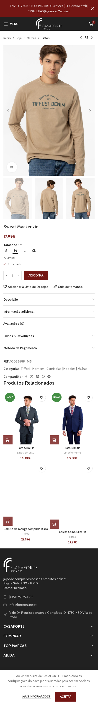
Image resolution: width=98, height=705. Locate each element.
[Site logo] (49, 23)
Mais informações (36, 696)
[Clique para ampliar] (12, 167)
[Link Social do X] (32, 376)
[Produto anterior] (81, 38)
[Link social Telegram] (49, 376)
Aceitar (65, 696)
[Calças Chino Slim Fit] (72, 495)
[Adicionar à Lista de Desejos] (42, 397)
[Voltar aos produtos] (86, 38)
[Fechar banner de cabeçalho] (92, 8)
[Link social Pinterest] (38, 376)
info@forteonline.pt (22, 605)
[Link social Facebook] (26, 376)
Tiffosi (45, 38)
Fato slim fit (72, 448)
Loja (19, 38)
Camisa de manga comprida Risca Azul (26, 530)
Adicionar (36, 275)
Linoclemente (25, 452)
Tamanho (10, 245)
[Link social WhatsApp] (43, 376)
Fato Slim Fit (26, 448)
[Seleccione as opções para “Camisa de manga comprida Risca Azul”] (8, 521)
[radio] (6, 251)
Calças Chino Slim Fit (72, 532)
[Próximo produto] (92, 38)
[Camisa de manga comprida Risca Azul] (25, 493)
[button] (8, 110)
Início (7, 38)
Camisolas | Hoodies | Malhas (66, 369)
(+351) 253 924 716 (21, 597)
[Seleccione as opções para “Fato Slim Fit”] (8, 439)
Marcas (31, 38)
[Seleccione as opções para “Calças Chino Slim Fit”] (54, 524)
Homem (38, 369)
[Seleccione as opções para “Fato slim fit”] (54, 439)
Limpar (11, 257)
